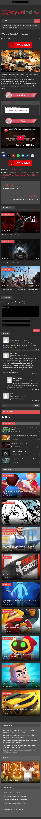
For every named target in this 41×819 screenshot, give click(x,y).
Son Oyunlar (8, 423)
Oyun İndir (16, 25)
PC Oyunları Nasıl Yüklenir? (13, 793)
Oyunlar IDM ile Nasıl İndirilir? (14, 803)
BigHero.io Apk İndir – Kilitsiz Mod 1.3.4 (25, 199)
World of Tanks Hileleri (17, 175)
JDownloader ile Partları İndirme (15, 796)
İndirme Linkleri (11, 103)
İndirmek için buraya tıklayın (16, 110)
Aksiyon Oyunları (26, 25)
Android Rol (6, 584)
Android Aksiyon (7, 475)
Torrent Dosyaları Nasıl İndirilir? (15, 799)
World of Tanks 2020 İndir (18, 173)
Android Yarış (6, 693)
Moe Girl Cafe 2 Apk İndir (11, 188)
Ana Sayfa (8, 25)
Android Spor (6, 557)
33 (37, 631)
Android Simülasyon (9, 530)
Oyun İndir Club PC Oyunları (14, 809)
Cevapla (36, 349)
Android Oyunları (8, 503)
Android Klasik (7, 611)
